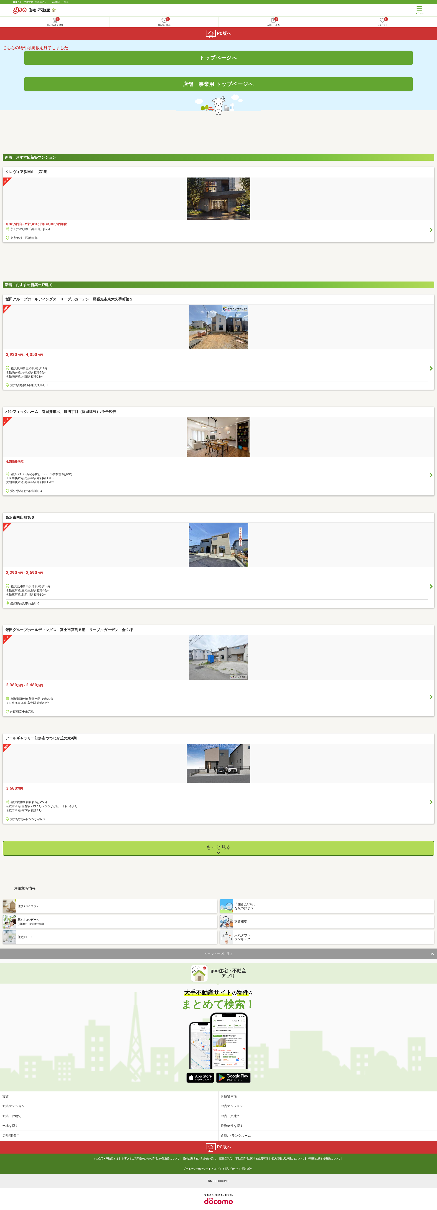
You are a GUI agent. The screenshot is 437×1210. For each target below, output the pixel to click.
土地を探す (10, 1126)
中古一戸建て (230, 1116)
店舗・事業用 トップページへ (218, 84)
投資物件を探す (232, 1126)
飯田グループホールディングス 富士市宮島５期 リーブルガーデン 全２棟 (69, 630)
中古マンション (232, 1106)
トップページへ (218, 58)
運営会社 (246, 1168)
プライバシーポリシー (195, 1168)
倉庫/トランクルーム (236, 1135)
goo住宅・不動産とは (106, 1158)
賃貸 (5, 1096)
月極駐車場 (229, 1096)
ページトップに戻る (218, 954)
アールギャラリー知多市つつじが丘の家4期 (41, 738)
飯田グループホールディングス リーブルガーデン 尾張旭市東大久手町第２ (69, 299)
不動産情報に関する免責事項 (251, 1158)
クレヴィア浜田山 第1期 (26, 172)
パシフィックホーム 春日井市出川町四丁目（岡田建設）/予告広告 (60, 411)
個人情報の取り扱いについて (288, 1158)
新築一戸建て (11, 1116)
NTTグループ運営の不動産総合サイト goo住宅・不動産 (41, 2)
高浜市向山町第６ (20, 517)
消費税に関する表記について (324, 1158)
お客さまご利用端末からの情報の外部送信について (150, 1158)
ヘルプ (215, 1168)
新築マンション (13, 1106)
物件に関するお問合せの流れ (199, 1158)
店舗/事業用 (11, 1135)
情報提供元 (225, 1158)
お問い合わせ (230, 1168)
